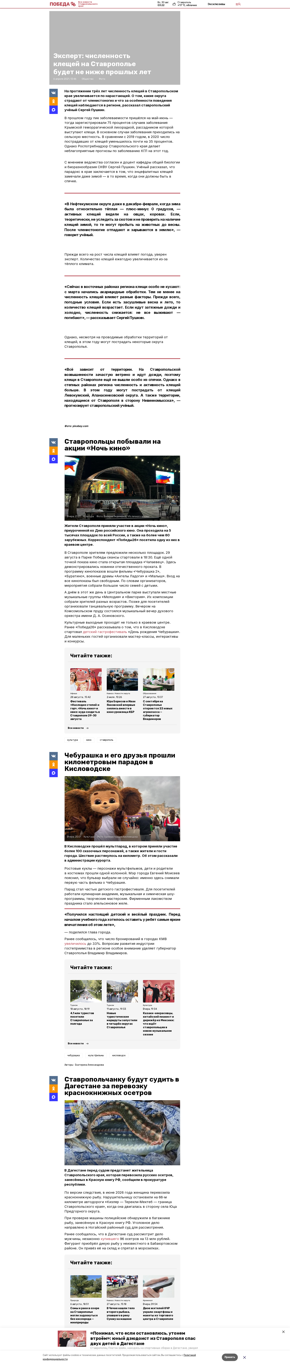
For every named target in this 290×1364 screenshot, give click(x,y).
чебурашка (73, 1055)
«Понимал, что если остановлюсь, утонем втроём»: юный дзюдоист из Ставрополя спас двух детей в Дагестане (143, 1338)
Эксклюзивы (216, 4)
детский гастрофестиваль (105, 632)
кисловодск (119, 1055)
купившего (110, 1239)
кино (88, 740)
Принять (230, 1357)
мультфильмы (96, 1055)
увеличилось (75, 944)
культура (72, 740)
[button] (72, 1339)
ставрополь (106, 740)
